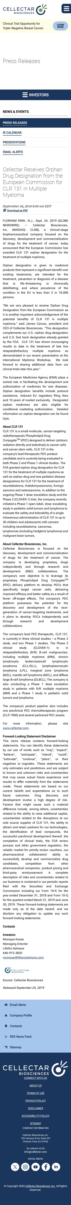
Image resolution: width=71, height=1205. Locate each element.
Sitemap (13, 1047)
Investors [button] (38, 95)
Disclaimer (35, 1108)
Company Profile (18, 1015)
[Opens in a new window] (15, 1166)
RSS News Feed (18, 1036)
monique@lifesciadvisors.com (23, 957)
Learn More (60, 25)
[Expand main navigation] (66, 8)
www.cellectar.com (16, 728)
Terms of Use (35, 1093)
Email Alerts (13, 152)
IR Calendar (12, 132)
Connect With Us (35, 1078)
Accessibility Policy (35, 1116)
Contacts (13, 1026)
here (6, 418)
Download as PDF (17, 210)
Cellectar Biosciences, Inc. (40, 1186)
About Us (35, 1085)
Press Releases (15, 123)
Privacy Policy (35, 1100)
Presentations (14, 142)
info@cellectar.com (35, 1151)
